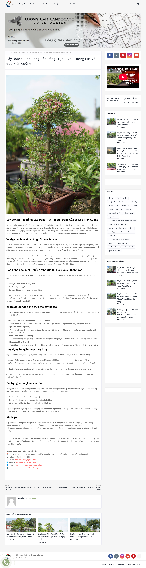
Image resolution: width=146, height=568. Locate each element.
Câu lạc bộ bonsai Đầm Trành (118, 224)
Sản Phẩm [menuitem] (33, 4)
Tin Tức (111, 198)
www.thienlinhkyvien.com (26, 462)
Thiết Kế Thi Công (114, 205)
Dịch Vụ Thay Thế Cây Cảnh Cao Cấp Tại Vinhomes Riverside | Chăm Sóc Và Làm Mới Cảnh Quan (127, 313)
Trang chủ (9, 52)
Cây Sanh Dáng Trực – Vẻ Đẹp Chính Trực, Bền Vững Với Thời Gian (84, 535)
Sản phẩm (125, 205)
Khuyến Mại (112, 236)
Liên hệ (139, 564)
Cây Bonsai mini (124, 202)
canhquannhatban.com (131, 99)
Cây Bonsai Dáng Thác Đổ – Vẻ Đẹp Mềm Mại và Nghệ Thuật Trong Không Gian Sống (127, 136)
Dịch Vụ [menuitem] (45, 4)
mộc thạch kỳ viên (128, 247)
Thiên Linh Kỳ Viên (19, 52)
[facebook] (110, 55)
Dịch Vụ (134, 202)
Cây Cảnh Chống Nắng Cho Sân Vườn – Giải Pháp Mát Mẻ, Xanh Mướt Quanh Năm (127, 270)
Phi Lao (131, 228)
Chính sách (121, 564)
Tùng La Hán (112, 202)
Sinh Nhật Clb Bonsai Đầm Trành (119, 239)
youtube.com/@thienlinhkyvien (29, 468)
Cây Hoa (134, 205)
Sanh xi (111, 209)
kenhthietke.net (112, 100)
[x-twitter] (116, 55)
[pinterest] (123, 55)
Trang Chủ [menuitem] (22, 4)
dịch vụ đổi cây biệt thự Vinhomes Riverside (122, 220)
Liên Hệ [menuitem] (81, 4)
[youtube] (136, 55)
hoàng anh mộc (122, 243)
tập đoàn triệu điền (115, 251)
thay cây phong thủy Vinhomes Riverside (121, 232)
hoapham (32, 498)
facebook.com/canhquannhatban (29, 465)
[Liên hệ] (5, 564)
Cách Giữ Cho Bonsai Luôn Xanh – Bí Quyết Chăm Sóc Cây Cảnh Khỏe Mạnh (20, 535)
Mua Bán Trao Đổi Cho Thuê (117, 228)
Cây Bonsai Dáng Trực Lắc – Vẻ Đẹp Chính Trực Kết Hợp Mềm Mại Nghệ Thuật (51, 536)
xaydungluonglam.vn (114, 98)
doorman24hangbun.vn (131, 103)
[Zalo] (139, 556)
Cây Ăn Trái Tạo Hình (115, 213)
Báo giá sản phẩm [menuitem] (60, 4)
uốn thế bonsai (129, 213)
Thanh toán (131, 564)
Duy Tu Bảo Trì (113, 217)
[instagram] (130, 55)
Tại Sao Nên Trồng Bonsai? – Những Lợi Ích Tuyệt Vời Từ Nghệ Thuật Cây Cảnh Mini (128, 166)
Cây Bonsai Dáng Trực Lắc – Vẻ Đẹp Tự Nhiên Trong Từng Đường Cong (127, 122)
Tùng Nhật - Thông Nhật (123, 209)
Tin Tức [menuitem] (73, 4)
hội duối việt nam (114, 247)
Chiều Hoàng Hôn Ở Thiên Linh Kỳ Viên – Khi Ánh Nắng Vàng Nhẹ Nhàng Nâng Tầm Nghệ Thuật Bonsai (128, 152)
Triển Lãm (112, 243)
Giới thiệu (112, 564)
